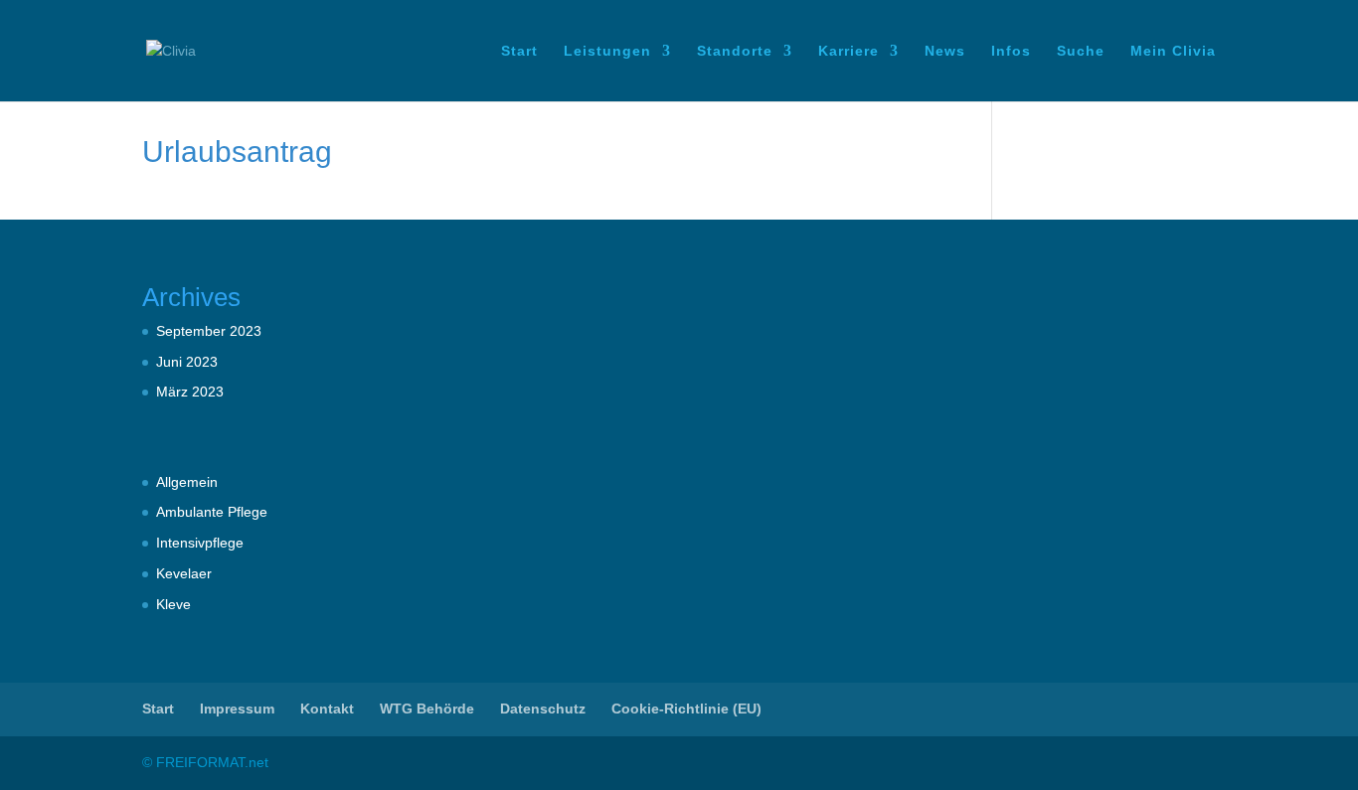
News (945, 51)
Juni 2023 (187, 362)
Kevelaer (184, 573)
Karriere (848, 51)
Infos (1011, 51)
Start (519, 51)
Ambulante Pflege (211, 512)
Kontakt (327, 708)
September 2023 (208, 331)
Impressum (237, 708)
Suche (1080, 51)
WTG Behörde (427, 708)
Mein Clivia (1173, 51)
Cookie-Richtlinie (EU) (686, 708)
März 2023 (190, 391)
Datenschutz (543, 708)
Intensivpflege (200, 543)
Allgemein (187, 482)
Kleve (173, 604)
